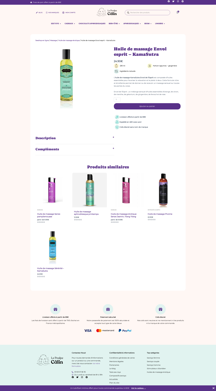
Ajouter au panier (147, 106)
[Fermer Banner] (213, 388)
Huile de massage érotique (69, 40)
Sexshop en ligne (42, 40)
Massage (53, 40)
